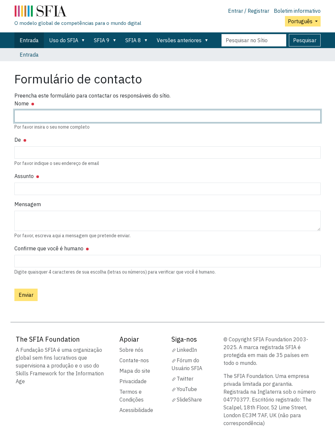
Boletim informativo (297, 11)
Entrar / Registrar (248, 11)
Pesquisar (304, 40)
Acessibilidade (136, 410)
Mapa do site (134, 370)
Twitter (185, 378)
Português (301, 21)
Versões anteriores (179, 40)
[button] (84, 40)
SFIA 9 (102, 40)
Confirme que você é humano (49, 248)
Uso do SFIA (63, 40)
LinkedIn (187, 350)
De (18, 139)
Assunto (24, 176)
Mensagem (27, 204)
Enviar (26, 295)
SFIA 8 (133, 40)
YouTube (187, 389)
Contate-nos (134, 360)
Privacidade (133, 381)
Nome (22, 103)
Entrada (29, 40)
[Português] (77, 12)
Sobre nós (131, 350)
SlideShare (189, 399)
